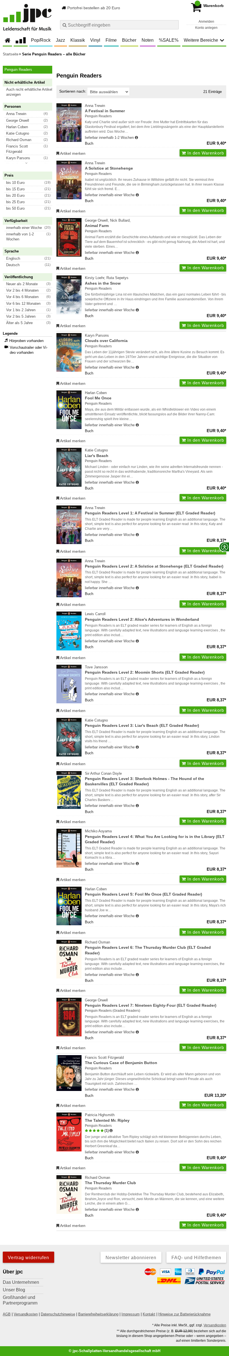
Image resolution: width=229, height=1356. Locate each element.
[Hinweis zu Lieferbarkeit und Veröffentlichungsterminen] (136, 137)
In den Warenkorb (205, 153)
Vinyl (95, 40)
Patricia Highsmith (107, 1117)
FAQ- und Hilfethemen (196, 1257)
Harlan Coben (98, 395)
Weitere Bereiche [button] (201, 40)
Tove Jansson (145, 670)
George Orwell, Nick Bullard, (108, 223)
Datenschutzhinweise (58, 1314)
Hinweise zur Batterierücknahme (184, 1314)
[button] (30, 92)
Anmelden (206, 22)
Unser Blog (14, 1289)
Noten (148, 40)
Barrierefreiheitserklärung (98, 1314)
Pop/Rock (41, 40)
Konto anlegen (206, 28)
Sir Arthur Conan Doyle (144, 778)
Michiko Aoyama (155, 836)
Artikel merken (72, 153)
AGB (7, 1314)
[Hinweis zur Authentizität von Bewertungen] (111, 1130)
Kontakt (149, 1314)
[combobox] (119, 24)
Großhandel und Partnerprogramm (20, 1300)
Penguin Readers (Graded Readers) (112, 1011)
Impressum (130, 1314)
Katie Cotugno (96, 453)
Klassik (77, 40)
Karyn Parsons (106, 338)
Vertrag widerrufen (28, 1257)
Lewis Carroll (142, 616)
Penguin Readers (98, 116)
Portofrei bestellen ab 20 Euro (93, 8)
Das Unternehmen (21, 1282)
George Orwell (150, 1003)
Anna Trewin (105, 108)
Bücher (129, 40)
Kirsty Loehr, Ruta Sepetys (106, 280)
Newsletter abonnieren (131, 1257)
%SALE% (168, 40)
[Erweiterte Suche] (174, 24)
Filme (111, 40)
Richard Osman (148, 947)
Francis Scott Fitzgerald (121, 1060)
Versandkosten (26, 1314)
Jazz (60, 40)
